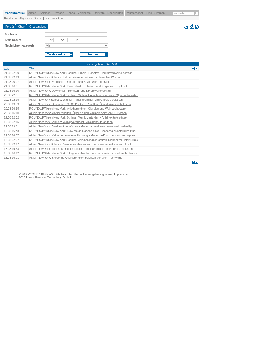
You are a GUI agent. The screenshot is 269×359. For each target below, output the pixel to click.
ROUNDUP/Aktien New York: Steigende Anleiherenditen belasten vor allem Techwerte (83, 153)
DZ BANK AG (44, 174)
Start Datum (13, 40)
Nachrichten (115, 12)
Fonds (71, 12)
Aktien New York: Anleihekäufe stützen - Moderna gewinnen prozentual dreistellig (80, 126)
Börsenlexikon (54, 18)
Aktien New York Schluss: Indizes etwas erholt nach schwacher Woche (74, 77)
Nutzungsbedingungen (97, 174)
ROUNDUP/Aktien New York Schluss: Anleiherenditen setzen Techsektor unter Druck (83, 139)
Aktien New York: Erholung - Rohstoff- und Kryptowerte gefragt (69, 81)
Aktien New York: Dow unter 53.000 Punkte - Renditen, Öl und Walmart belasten (80, 104)
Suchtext (11, 34)
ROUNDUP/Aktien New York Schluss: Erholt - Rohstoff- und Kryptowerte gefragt (80, 72)
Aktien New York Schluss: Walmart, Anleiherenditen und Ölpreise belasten (76, 99)
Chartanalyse (37, 26)
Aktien (32, 12)
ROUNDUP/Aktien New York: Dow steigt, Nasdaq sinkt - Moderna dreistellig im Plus (82, 130)
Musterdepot (135, 12)
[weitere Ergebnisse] (193, 68)
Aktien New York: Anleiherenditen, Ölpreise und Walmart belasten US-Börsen (78, 113)
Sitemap (159, 12)
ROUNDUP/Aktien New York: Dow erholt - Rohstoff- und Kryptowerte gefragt (78, 86)
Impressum (121, 174)
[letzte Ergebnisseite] (196, 68)
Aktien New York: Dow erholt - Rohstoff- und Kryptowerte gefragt (70, 90)
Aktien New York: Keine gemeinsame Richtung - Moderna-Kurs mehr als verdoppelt (82, 135)
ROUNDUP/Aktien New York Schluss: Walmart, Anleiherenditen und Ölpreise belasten (83, 95)
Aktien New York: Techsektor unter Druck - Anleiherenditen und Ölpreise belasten (81, 148)
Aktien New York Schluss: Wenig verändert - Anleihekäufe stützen (71, 122)
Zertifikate (84, 12)
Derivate (99, 12)
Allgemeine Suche (30, 18)
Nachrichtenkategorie (19, 45)
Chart (21, 26)
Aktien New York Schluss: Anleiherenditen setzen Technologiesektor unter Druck (80, 144)
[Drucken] (191, 27)
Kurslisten (10, 18)
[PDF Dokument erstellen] (186, 27)
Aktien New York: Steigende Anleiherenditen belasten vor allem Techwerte (75, 157)
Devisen (59, 12)
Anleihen (45, 12)
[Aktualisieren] (197, 27)
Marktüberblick (15, 12)
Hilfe (149, 12)
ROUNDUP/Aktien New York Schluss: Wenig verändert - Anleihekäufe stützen (78, 117)
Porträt (9, 26)
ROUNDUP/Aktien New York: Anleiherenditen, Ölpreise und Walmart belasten (78, 108)
